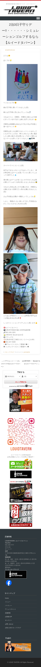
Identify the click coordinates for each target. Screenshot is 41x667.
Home (7, 598)
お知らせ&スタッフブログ (13, 628)
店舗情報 (7, 613)
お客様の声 (8, 616)
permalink (27, 352)
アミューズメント (10, 609)
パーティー (8, 605)
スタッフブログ (9, 352)
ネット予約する (20, 382)
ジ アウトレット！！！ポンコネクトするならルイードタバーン (10, 363)
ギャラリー (8, 620)
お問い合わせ (9, 624)
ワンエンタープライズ (12, 569)
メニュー (7, 602)
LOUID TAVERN (14, 662)
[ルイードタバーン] (20, 10)
